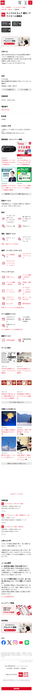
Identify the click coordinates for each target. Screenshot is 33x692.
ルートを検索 (24, 89)
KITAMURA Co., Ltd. (12, 680)
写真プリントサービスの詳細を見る (12, 307)
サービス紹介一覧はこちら (16, 402)
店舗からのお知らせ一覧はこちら (16, 463)
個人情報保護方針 (10, 666)
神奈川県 (3, 9)
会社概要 (9, 668)
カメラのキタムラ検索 (19, 7)
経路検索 (16, 688)
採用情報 (16, 668)
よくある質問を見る (7, 596)
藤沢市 (10, 9)
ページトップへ (27, 661)
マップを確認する (9, 89)
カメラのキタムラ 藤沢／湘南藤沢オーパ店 (17, 515)
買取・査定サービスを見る (9, 244)
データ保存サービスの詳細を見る (12, 329)
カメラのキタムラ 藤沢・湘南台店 (14, 526)
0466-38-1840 (5, 109)
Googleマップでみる (16, 494)
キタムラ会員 (25, 1)
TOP (2, 7)
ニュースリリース (22, 666)
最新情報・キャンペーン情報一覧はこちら (16, 194)
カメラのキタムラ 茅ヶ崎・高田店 (14, 503)
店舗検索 (19, 1)
